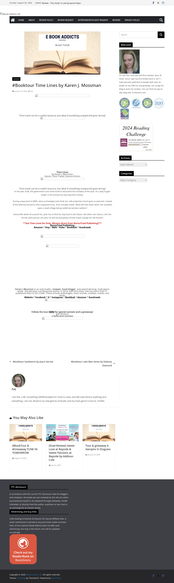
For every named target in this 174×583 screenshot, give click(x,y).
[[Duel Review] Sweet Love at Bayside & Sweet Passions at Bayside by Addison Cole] (62, 426)
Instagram (57, 297)
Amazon (38, 227)
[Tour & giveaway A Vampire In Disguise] (99, 426)
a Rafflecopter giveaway (62, 316)
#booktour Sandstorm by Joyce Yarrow (33, 361)
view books (148, 150)
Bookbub (72, 227)
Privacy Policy (132, 20)
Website (28, 297)
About (31, 20)
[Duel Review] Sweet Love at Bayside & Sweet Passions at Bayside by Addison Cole (62, 453)
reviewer (56, 289)
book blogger (69, 289)
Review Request (66, 20)
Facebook (40, 297)
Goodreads (85, 227)
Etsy (47, 227)
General (16, 79)
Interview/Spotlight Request (93, 20)
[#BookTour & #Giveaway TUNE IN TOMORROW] (26, 426)
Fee (31, 91)
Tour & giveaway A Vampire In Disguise (98, 447)
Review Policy (46, 20)
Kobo (62, 227)
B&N (54, 227)
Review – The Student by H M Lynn (57, 3)
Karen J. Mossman (24, 289)
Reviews (116, 20)
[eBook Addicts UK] (13, 20)
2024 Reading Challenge (136, 130)
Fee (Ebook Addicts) (135, 140)
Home (21, 20)
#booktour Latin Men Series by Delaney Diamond (91, 363)
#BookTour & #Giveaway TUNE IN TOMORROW (24, 449)
